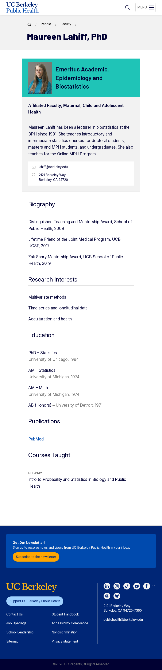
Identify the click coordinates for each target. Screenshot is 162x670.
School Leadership (20, 632)
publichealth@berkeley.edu (123, 620)
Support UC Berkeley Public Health (34, 601)
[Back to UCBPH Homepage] (22, 7)
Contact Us (14, 614)
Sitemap (12, 641)
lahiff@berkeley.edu (53, 167)
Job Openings (16, 623)
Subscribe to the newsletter (36, 557)
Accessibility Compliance (70, 623)
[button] (127, 7)
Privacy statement (65, 641)
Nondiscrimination (64, 632)
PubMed (36, 439)
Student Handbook (65, 614)
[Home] (29, 24)
